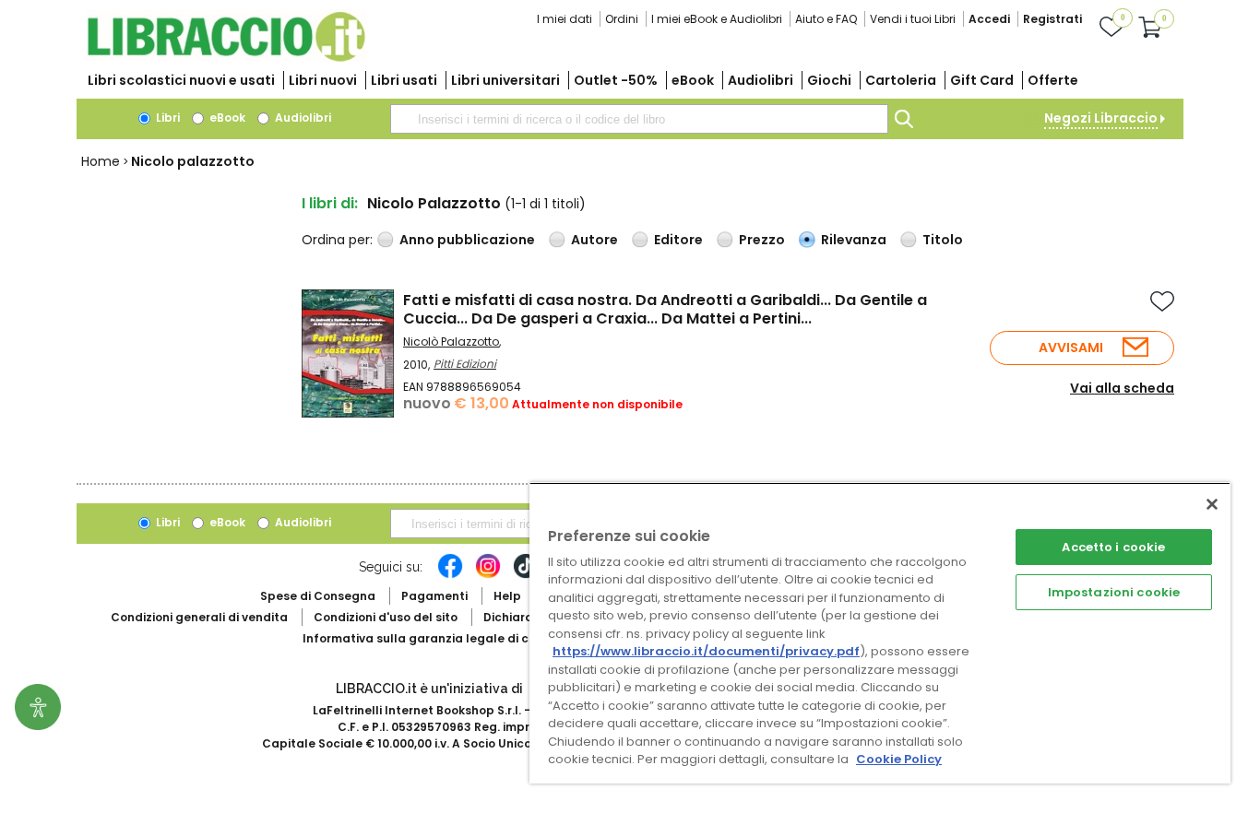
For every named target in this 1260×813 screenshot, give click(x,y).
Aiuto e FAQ (826, 19)
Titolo (942, 239)
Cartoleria (900, 80)
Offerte (1053, 80)
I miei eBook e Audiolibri (716, 19)
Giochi (829, 80)
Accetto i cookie (1113, 547)
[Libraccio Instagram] (488, 575)
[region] (879, 633)
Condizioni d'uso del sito (386, 617)
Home (100, 161)
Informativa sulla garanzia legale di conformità (445, 638)
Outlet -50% (616, 80)
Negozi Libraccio (1101, 118)
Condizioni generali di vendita (199, 617)
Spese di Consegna (317, 596)
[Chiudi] (1212, 504)
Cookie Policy (899, 759)
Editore (678, 239)
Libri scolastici (181, 80)
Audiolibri (760, 80)
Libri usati (404, 80)
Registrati (1052, 19)
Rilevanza (853, 239)
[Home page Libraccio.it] (226, 57)
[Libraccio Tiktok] (526, 575)
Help (507, 596)
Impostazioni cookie (1114, 592)
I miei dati (564, 19)
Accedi (989, 19)
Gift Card (982, 80)
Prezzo (762, 239)
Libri (166, 117)
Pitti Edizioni (465, 363)
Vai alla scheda (1122, 388)
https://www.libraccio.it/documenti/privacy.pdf (706, 651)
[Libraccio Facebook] (450, 575)
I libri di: (330, 203)
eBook (693, 80)
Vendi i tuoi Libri (913, 19)
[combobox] (639, 119)
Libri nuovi (323, 80)
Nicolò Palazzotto (451, 341)
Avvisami (1071, 347)
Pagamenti (434, 596)
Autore (594, 239)
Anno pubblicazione (467, 239)
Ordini (621, 19)
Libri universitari (505, 80)
